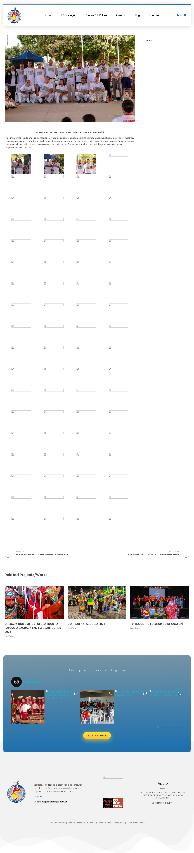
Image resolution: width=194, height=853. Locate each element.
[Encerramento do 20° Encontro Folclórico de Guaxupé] (27, 707)
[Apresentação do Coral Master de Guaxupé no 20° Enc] (62, 707)
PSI (143, 822)
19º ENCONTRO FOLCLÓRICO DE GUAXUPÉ (156, 624)
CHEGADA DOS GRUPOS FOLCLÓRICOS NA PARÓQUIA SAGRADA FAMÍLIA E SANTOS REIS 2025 (33, 628)
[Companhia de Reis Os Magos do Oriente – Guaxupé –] (166, 707)
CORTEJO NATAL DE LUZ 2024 (86, 624)
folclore (136, 628)
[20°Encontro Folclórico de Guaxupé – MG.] (97, 707)
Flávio (10, 636)
